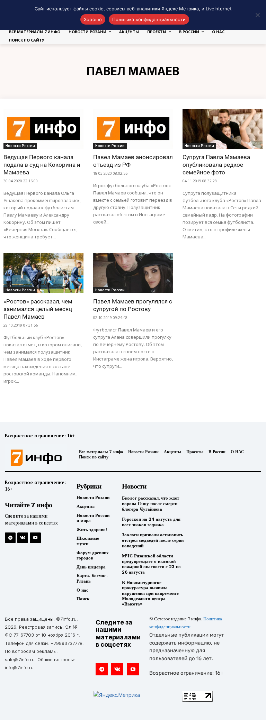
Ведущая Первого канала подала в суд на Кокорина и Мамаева (41, 165)
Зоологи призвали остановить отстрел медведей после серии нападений (153, 540)
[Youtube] (35, 537)
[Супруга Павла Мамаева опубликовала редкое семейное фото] (223, 129)
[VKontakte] (22, 537)
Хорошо (93, 19)
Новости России (20, 145)
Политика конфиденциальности (149, 19)
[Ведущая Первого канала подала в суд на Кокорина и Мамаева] (43, 129)
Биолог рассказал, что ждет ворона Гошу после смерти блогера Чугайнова (150, 503)
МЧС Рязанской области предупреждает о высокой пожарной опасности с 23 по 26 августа (151, 564)
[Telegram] (10, 537)
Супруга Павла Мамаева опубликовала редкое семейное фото (216, 165)
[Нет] (257, 14)
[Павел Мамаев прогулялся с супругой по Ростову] (133, 273)
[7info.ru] (34, 457)
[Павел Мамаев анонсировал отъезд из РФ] (133, 129)
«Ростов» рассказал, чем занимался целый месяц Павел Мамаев (37, 309)
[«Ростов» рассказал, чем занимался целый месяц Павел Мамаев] (43, 273)
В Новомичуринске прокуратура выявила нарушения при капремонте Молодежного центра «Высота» (150, 593)
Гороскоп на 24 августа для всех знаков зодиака (151, 522)
